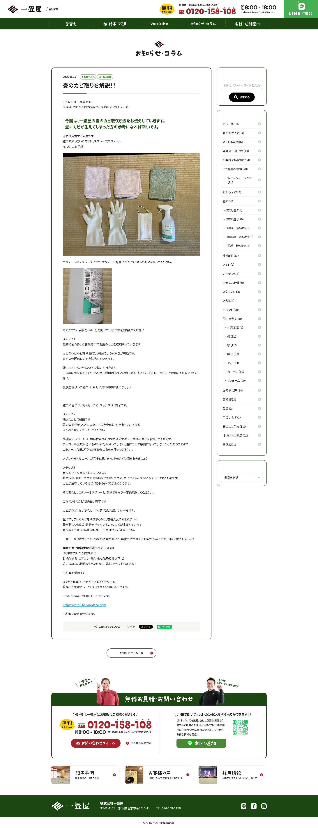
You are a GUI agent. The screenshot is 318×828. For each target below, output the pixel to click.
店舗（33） (229, 300)
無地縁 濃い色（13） (236, 151)
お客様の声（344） (234, 390)
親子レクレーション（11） (239, 179)
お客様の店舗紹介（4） (236, 160)
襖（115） (232, 345)
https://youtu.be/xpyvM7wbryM (84, 605)
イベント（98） (231, 309)
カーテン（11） (231, 273)
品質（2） (228, 408)
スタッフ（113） (232, 291)
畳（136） (228, 201)
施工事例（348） (232, 318)
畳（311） (232, 336)
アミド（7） (229, 264)
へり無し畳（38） (233, 210)
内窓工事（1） (235, 327)
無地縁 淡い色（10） (240, 237)
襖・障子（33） (231, 255)
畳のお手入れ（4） (234, 133)
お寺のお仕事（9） (233, 282)
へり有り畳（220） (233, 219)
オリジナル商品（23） (235, 435)
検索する (245, 97)
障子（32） (233, 354)
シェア (131, 627)
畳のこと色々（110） (235, 426)
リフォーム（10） (236, 380)
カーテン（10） (236, 371)
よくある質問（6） (233, 142)
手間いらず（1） (232, 417)
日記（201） (229, 444)
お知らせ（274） (232, 192)
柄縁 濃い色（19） (239, 228)
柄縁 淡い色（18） (239, 245)
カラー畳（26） (231, 124)
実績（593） (229, 399)
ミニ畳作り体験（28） (235, 169)
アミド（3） (233, 363)
